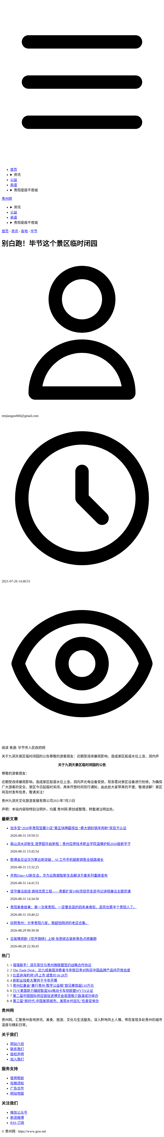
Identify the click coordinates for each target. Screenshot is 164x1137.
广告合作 (17, 1088)
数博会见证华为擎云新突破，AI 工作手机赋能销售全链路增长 (57, 860)
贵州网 (7, 198)
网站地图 (17, 1093)
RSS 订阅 (17, 1123)
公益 (13, 180)
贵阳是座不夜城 (26, 190)
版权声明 (17, 1054)
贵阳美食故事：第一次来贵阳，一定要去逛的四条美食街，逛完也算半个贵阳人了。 (73, 907)
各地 (24, 231)
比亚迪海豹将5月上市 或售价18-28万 (40, 975)
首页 (13, 169)
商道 (13, 185)
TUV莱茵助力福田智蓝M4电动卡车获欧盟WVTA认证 (53, 991)
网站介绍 (17, 1044)
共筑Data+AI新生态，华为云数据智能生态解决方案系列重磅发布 (59, 875)
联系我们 (17, 1049)
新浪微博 (17, 1117)
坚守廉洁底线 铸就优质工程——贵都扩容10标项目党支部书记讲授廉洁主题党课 (70, 891)
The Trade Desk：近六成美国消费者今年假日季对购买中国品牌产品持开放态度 (71, 970)
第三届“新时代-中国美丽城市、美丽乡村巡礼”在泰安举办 (56, 1001)
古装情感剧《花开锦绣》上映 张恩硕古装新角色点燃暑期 (53, 939)
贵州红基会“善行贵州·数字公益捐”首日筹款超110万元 (53, 985)
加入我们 (17, 1059)
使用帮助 (17, 1078)
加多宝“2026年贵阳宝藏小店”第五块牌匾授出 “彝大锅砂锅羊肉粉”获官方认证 (68, 828)
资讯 (17, 175)
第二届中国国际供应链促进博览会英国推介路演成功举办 (55, 996)
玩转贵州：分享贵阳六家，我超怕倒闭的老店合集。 (49, 923)
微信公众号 (18, 1112)
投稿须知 (17, 1083)
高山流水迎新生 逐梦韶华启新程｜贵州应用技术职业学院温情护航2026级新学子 (70, 844)
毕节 (34, 231)
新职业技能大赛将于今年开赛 (35, 980)
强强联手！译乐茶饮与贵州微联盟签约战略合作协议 (52, 965)
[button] (82, 82)
